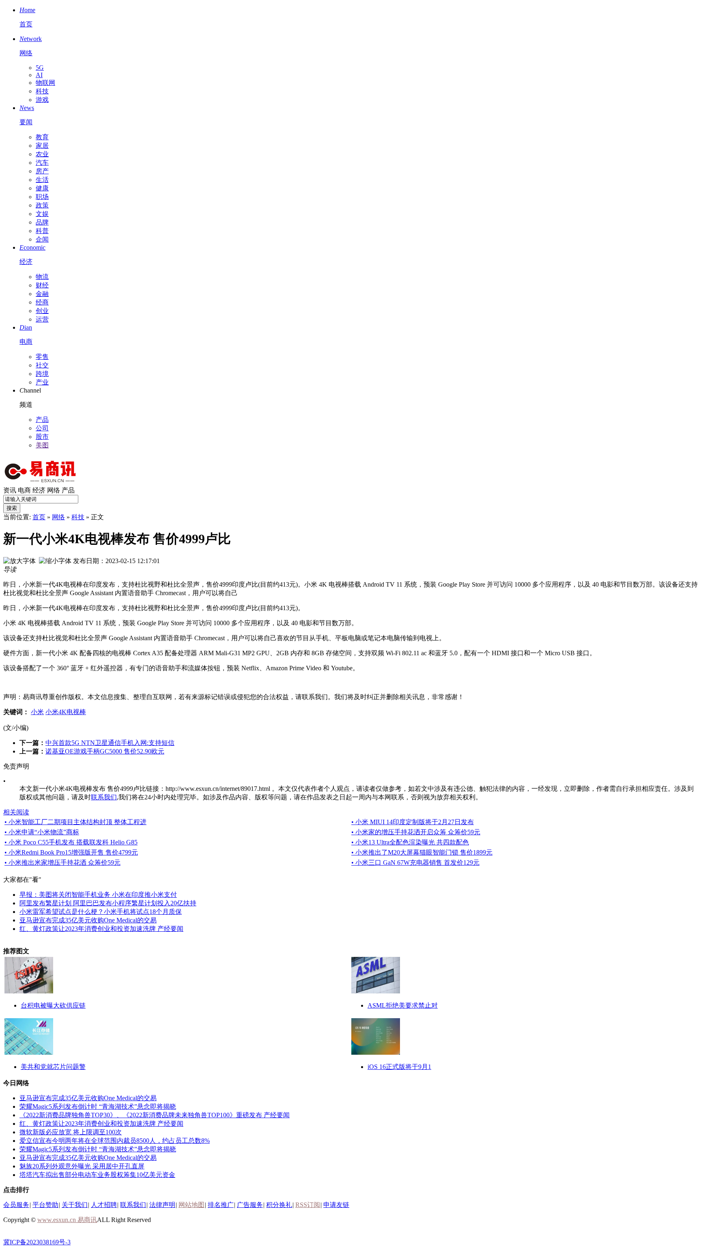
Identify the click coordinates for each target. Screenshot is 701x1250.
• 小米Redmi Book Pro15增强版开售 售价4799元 (71, 852)
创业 (42, 310)
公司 (42, 428)
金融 (42, 293)
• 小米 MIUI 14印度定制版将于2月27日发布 (412, 821)
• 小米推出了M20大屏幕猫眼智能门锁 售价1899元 (421, 852)
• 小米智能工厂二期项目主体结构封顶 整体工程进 (75, 821)
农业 (42, 154)
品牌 (42, 222)
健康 (42, 188)
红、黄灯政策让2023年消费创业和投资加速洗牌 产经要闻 (101, 928)
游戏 (42, 99)
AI (39, 74)
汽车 (42, 162)
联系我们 (104, 797)
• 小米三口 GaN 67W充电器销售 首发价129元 (415, 862)
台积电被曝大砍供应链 (53, 1005)
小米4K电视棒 (65, 711)
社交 (42, 365)
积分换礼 (279, 1204)
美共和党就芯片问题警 (53, 1066)
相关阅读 (16, 812)
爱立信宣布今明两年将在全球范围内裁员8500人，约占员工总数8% (114, 1140)
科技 (42, 91)
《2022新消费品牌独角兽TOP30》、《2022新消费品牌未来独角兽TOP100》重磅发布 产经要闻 (154, 1115)
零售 (42, 356)
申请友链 (336, 1204)
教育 (42, 137)
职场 (42, 196)
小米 (37, 711)
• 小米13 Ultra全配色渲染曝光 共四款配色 (410, 842)
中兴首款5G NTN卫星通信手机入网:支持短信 (109, 742)
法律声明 (162, 1204)
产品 (42, 419)
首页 (38, 517)
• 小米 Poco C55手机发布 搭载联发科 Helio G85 (71, 842)
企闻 (42, 239)
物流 (42, 276)
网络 (53, 490)
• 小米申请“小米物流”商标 (41, 832)
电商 (24, 490)
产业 (42, 382)
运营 (42, 319)
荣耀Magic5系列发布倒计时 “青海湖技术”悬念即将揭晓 (97, 1106)
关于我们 (75, 1204)
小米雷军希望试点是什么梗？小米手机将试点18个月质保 (100, 911)
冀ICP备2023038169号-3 (37, 1242)
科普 (42, 230)
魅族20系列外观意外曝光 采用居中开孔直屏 (81, 1166)
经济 (38, 490)
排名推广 (221, 1204)
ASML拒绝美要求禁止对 (403, 1005)
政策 (42, 205)
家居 (42, 145)
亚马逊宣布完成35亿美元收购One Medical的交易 (88, 920)
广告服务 (250, 1204)
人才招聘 (104, 1204)
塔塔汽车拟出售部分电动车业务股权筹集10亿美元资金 (97, 1174)
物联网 (45, 82)
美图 (42, 445)
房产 (42, 171)
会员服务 (16, 1204)
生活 (42, 179)
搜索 (11, 508)
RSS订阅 (307, 1204)
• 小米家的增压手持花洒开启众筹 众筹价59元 (415, 832)
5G (40, 67)
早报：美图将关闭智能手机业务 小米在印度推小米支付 (98, 894)
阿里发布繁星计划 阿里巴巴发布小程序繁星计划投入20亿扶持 (107, 903)
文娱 (42, 213)
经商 (42, 302)
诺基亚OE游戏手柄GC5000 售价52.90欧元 (104, 751)
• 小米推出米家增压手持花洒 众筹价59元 (62, 862)
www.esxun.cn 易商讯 (67, 1219)
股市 (42, 436)
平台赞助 (45, 1204)
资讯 (9, 490)
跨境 (42, 373)
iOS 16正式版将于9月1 (399, 1066)
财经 (42, 285)
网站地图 (191, 1204)
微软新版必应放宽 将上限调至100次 (70, 1132)
